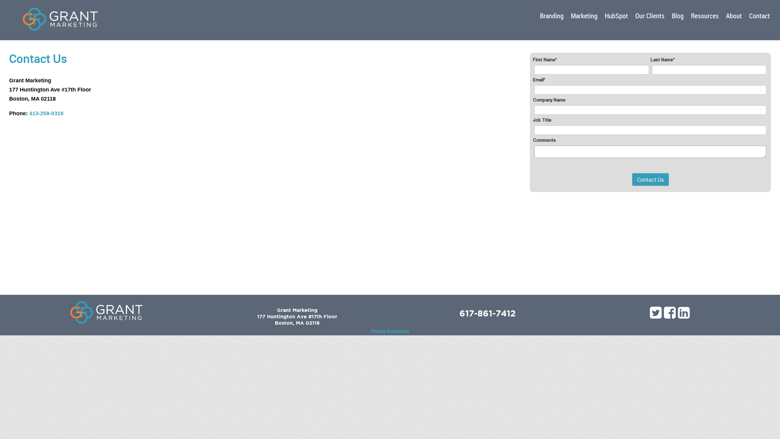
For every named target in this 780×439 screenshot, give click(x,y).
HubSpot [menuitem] (616, 15)
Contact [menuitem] (759, 15)
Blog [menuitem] (678, 15)
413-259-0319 (46, 113)
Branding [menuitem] (552, 15)
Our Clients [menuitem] (650, 15)
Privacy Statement (390, 332)
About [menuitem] (734, 15)
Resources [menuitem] (705, 15)
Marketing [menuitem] (584, 15)
